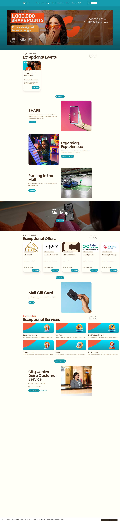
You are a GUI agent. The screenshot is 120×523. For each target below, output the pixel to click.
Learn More (32, 122)
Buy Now (31, 302)
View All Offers (60, 277)
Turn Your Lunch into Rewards (30, 74)
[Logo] (26, 3)
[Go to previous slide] (91, 237)
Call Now (43, 390)
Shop (47, 3)
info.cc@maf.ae (37, 387)
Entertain (60, 3)
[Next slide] (113, 27)
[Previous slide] (6, 27)
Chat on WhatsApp (34, 390)
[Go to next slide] (95, 237)
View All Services (60, 361)
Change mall (75, 3)
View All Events (60, 96)
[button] (114, 520)
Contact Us (93, 3)
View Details (35, 87)
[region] (60, 28)
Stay (67, 3)
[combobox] (88, 3)
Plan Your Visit (40, 3)
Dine (53, 3)
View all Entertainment (67, 156)
